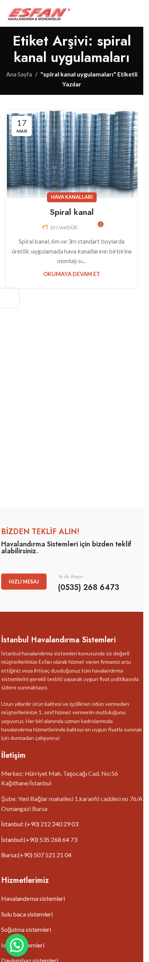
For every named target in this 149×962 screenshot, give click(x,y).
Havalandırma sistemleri (33, 898)
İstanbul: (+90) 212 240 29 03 (39, 823)
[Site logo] (38, 12)
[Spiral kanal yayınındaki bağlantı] (72, 154)
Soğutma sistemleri (26, 929)
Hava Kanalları (72, 197)
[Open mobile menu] (134, 13)
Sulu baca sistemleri (27, 914)
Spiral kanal (72, 212)
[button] (16, 945)
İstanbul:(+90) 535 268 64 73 (39, 839)
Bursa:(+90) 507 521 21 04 (36, 854)
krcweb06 (64, 227)
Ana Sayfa (19, 74)
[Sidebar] (9, 298)
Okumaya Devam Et (71, 274)
